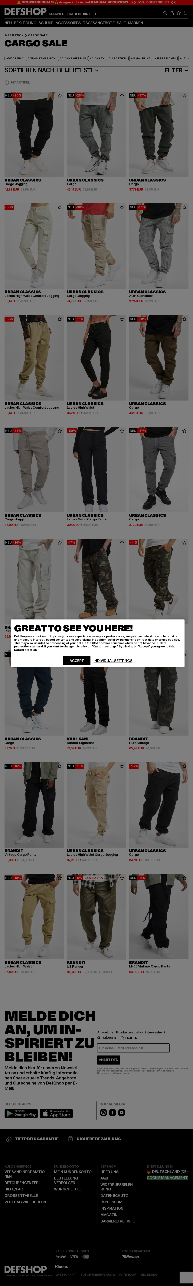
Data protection (25, 650)
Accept (77, 660)
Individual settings (112, 660)
